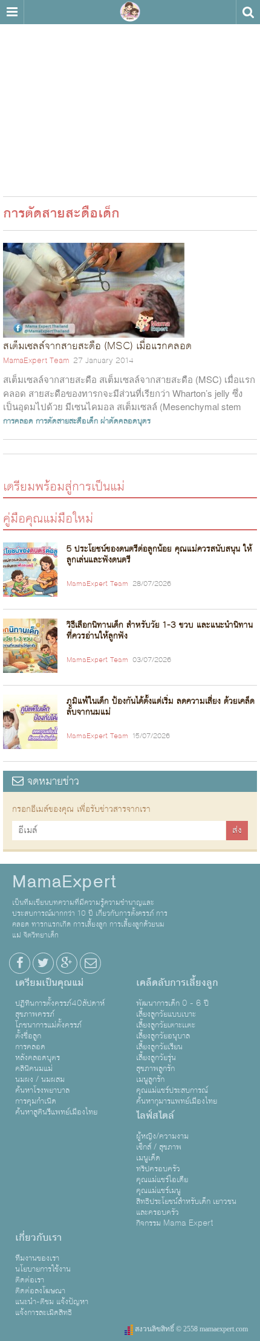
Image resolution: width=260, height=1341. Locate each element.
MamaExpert (130, 12)
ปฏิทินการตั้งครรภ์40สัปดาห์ (60, 1003)
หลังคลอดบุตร (37, 1057)
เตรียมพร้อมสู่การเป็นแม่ (64, 486)
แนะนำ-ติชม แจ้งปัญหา (51, 1301)
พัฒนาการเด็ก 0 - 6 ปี (172, 1003)
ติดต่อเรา (29, 1280)
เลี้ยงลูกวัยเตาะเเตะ (165, 1025)
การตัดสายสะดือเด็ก (67, 421)
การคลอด (18, 421)
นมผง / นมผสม (40, 1079)
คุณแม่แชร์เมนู (158, 1190)
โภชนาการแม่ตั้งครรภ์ (48, 1025)
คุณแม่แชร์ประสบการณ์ (172, 1090)
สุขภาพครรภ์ (34, 1014)
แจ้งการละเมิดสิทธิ (43, 1312)
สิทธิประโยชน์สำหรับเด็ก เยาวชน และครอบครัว (186, 1207)
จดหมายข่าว (51, 781)
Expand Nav (12, 12)
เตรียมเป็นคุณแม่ (49, 983)
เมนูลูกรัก (150, 1079)
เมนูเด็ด (148, 1158)
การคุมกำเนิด (35, 1101)
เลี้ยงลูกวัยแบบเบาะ (166, 1014)
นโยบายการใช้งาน (43, 1269)
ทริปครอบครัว (158, 1168)
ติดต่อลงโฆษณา (40, 1290)
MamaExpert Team (36, 361)
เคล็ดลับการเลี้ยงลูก (177, 983)
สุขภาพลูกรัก (155, 1068)
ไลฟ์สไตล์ (155, 1116)
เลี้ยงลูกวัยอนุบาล (163, 1036)
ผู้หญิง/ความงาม (162, 1136)
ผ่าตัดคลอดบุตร (125, 421)
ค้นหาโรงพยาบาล (42, 1090)
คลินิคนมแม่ (34, 1068)
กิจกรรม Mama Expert (174, 1223)
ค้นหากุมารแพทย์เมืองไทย (176, 1101)
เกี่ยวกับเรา (38, 1238)
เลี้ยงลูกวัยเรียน (159, 1046)
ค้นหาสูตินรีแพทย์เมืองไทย (56, 1112)
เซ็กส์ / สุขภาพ (158, 1147)
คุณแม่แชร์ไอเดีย (162, 1179)
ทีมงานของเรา (37, 1258)
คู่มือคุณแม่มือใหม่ (48, 518)
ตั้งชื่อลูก (28, 1036)
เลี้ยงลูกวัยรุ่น (156, 1057)
